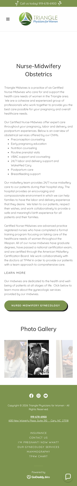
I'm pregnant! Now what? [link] (38, 442)
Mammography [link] (38, 451)
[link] (38, 19)
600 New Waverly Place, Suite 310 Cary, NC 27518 (39, 420)
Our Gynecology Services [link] (38, 447)
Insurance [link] (38, 433)
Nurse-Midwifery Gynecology (35, 305)
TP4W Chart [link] (38, 456)
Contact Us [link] (38, 437)
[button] (9, 19)
